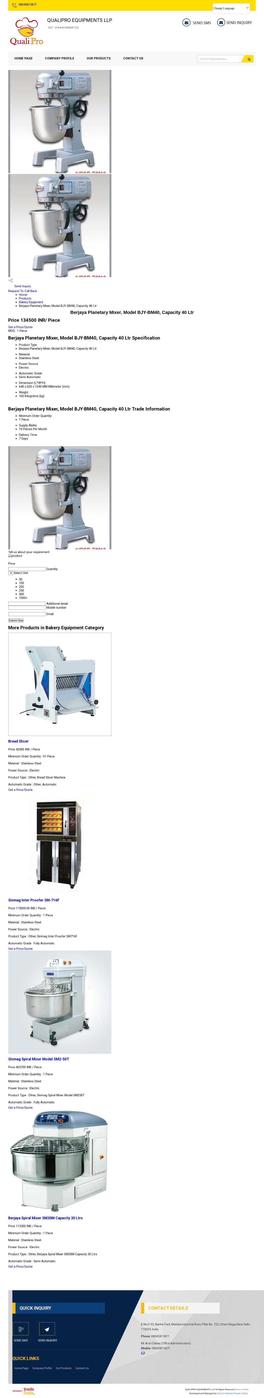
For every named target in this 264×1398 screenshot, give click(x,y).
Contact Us (133, 58)
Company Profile (59, 58)
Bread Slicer (18, 741)
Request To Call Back (22, 291)
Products (25, 298)
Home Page (23, 58)
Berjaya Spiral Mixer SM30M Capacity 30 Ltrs (45, 1218)
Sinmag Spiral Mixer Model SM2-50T (38, 1059)
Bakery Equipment (31, 302)
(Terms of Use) (241, 1389)
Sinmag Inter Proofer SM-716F (33, 900)
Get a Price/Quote (20, 327)
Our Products (99, 58)
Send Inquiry (22, 286)
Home (23, 295)
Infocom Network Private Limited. (232, 1393)
